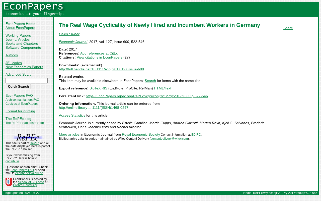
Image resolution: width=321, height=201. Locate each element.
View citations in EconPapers (99, 57)
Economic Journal (73, 42)
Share (288, 28)
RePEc (34, 143)
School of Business (31, 182)
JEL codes (14, 63)
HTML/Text (162, 88)
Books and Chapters (22, 43)
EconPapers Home (20, 24)
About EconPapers (20, 28)
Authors (12, 55)
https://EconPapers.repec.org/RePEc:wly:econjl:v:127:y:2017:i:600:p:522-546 (147, 96)
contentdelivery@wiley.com (169, 138)
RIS (104, 88)
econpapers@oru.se (29, 173)
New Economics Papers (24, 67)
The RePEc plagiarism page (25, 122)
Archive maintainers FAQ (22, 99)
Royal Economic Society (141, 134)
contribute (12, 161)
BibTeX (95, 88)
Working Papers (18, 35)
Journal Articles (18, 39)
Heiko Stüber (69, 34)
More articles (69, 134)
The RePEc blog (18, 119)
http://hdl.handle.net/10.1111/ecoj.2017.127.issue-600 (101, 69)
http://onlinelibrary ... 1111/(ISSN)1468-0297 (93, 108)
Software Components (23, 47)
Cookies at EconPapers (22, 103)
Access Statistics (72, 115)
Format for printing (20, 111)
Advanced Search (20, 74)
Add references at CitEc (99, 53)
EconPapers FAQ (19, 95)
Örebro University (25, 185)
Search (150, 81)
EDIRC (196, 134)
